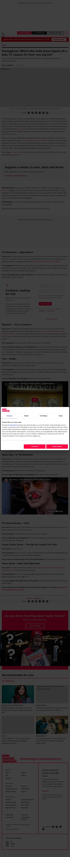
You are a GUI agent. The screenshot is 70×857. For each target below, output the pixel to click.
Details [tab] (26, 416)
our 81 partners (12, 425)
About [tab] (61, 416)
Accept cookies (57, 446)
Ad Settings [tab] (43, 416)
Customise (34, 446)
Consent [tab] (9, 416)
